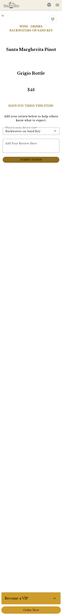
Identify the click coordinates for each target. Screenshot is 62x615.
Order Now (31, 610)
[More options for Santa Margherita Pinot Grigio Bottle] (53, 19)
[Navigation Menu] (57, 5)
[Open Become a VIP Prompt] (55, 598)
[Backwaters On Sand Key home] (17, 5)
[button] (4, 16)
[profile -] (49, 5)
